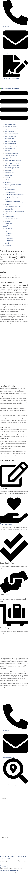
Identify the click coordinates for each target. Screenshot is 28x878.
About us (5, 226)
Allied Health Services (9, 216)
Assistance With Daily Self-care (11, 133)
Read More (4, 866)
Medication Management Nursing (12, 196)
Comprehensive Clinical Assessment (13, 184)
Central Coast (9, 231)
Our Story (7, 242)
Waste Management (9, 157)
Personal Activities (9, 175)
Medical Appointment (9, 172)
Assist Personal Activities (10, 124)
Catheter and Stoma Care (10, 191)
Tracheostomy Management (11, 155)
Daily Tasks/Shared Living (10, 143)
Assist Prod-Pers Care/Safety (11, 126)
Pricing (6, 225)
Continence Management (10, 185)
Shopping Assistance (9, 179)
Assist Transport (8, 129)
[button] (14, 105)
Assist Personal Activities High (11, 128)
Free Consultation (6, 524)
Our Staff (7, 243)
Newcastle (8, 236)
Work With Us (8, 245)
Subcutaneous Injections (10, 151)
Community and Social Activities (12, 167)
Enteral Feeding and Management (12, 145)
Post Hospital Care (9, 209)
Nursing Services (7, 182)
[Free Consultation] (14, 522)
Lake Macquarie (9, 238)
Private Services (8, 223)
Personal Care (8, 174)
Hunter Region (9, 233)
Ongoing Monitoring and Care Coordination (14, 202)
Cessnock (8, 230)
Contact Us (5, 247)
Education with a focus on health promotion (14, 194)
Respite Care (7, 150)
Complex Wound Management (11, 140)
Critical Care (7, 187)
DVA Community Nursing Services (12, 218)
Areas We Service (8, 228)
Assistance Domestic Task (10, 136)
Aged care (5, 158)
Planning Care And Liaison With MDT (13, 206)
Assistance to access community (12, 165)
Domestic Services (9, 219)
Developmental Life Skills (10, 168)
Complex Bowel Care (9, 138)
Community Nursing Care (10, 141)
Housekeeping (8, 170)
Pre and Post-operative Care (11, 208)
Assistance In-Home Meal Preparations (13, 134)
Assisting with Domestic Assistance (13, 160)
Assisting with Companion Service (12, 163)
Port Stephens (9, 240)
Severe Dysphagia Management (12, 153)
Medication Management (10, 148)
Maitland (8, 235)
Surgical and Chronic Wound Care (12, 213)
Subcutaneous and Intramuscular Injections (14, 211)
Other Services (6, 214)
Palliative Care (8, 204)
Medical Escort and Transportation (12, 201)
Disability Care (6, 123)
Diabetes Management (10, 192)
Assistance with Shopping (10, 131)
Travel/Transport (8, 180)
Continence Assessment (10, 189)
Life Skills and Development (11, 146)
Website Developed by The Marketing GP (9, 870)
